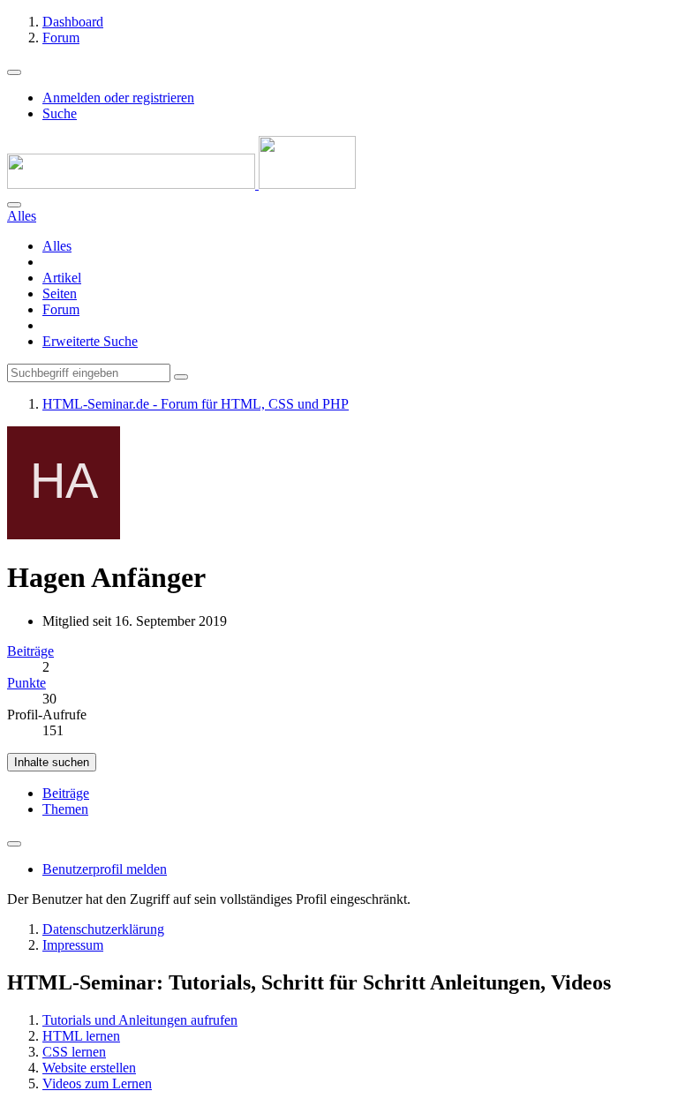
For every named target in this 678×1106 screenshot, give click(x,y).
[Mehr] (14, 843)
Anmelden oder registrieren (118, 97)
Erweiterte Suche (90, 341)
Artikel (61, 277)
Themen (65, 808)
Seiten (59, 293)
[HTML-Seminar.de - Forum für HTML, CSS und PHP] (181, 184)
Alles (57, 245)
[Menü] (14, 72)
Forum (60, 309)
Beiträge (30, 650)
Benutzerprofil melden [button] (104, 869)
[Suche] (14, 204)
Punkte (26, 682)
